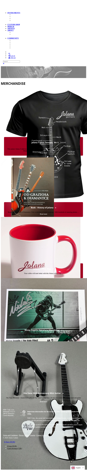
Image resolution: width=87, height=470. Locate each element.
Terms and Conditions (10, 435)
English (78, 468)
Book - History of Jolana (42, 207)
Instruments (13, 13)
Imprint (32, 435)
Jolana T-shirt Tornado (42, 142)
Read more (43, 153)
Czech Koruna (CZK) (14, 448)
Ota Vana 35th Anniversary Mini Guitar (42, 393)
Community (13, 38)
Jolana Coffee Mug (42, 269)
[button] (4, 9)
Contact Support (41, 435)
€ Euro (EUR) (9, 442)
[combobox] (77, 468)
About (10, 30)
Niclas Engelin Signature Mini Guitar (42, 330)
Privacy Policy (24, 435)
